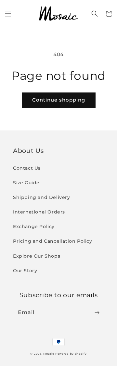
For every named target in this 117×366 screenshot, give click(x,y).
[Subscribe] (97, 312)
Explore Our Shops (36, 256)
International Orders (39, 212)
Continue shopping (58, 100)
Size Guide (26, 183)
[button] (8, 13)
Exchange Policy (34, 226)
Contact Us (27, 168)
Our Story (25, 271)
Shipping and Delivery (41, 197)
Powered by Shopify (71, 353)
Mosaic (48, 353)
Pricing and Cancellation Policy (52, 241)
